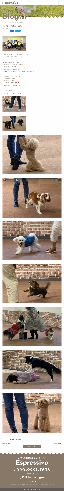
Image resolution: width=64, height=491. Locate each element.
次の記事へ (57, 443)
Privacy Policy (35, 484)
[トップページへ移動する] (10, 4)
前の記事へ (7, 443)
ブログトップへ (32, 447)
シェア (12, 30)
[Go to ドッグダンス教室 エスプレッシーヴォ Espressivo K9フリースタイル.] (3, 22)
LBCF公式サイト (31, 481)
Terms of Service (44, 484)
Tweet (18, 30)
